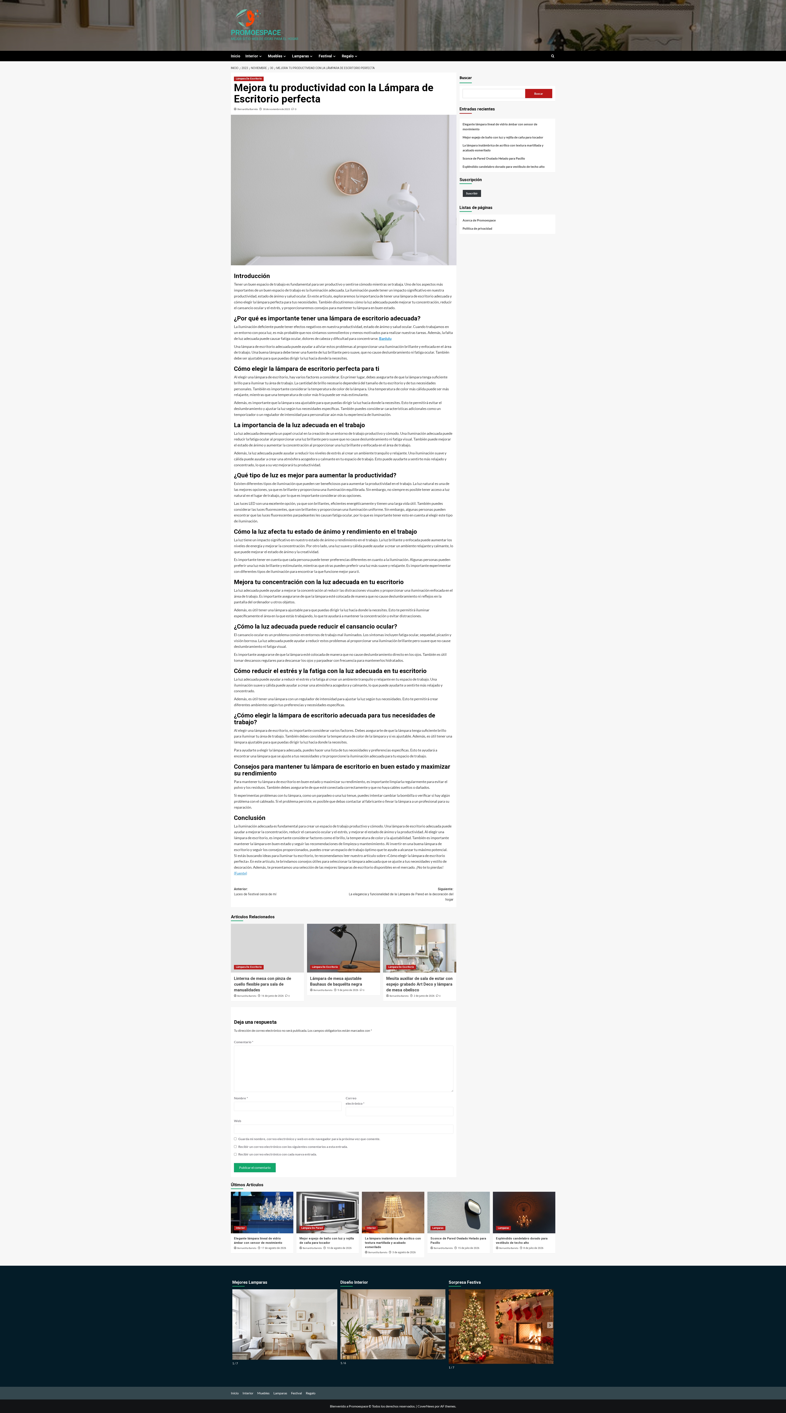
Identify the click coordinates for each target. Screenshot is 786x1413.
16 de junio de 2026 (272, 995)
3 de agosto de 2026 (404, 1252)
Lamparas (300, 56)
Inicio (235, 56)
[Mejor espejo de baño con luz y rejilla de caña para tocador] (327, 1212)
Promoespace (256, 32)
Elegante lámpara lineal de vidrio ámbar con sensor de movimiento (500, 126)
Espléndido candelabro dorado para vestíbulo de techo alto (504, 166)
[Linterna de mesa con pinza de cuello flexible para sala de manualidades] (267, 948)
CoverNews (426, 1406)
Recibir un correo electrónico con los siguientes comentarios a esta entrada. (293, 1147)
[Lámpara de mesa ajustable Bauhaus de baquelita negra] (343, 948)
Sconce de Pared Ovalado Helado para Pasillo (494, 158)
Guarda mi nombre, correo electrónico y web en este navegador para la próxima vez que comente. (309, 1139)
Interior (251, 56)
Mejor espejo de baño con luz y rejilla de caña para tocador (503, 137)
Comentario (243, 1042)
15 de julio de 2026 (468, 1248)
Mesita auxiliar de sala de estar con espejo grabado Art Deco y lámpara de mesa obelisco (419, 984)
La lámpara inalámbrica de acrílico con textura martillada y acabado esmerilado (503, 147)
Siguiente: (401, 894)
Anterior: (255, 891)
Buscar (466, 78)
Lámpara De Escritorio (249, 78)
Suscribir (472, 193)
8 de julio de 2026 (533, 1248)
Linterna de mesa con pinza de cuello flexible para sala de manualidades (262, 984)
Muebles (275, 56)
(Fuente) (240, 873)
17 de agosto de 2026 (273, 1248)
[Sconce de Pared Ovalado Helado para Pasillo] (458, 1212)
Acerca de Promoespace (479, 220)
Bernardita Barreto (247, 109)
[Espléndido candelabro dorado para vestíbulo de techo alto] (524, 1212)
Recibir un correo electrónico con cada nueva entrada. (277, 1154)
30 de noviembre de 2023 (276, 109)
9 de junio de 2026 (348, 990)
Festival (325, 56)
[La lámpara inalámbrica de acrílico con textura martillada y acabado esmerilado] (393, 1212)
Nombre (241, 1098)
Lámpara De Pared (312, 1228)
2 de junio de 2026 (424, 995)
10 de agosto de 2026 (339, 1248)
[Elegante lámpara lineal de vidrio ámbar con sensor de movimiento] (262, 1212)
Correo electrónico (355, 1100)
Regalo (348, 56)
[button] (552, 56)
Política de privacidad (477, 228)
